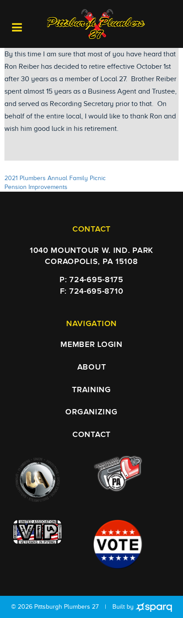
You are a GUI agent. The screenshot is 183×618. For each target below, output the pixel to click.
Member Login (91, 344)
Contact (91, 434)
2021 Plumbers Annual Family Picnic (55, 178)
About (91, 367)
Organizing (91, 412)
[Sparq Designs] (153, 606)
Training (91, 389)
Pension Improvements (36, 187)
